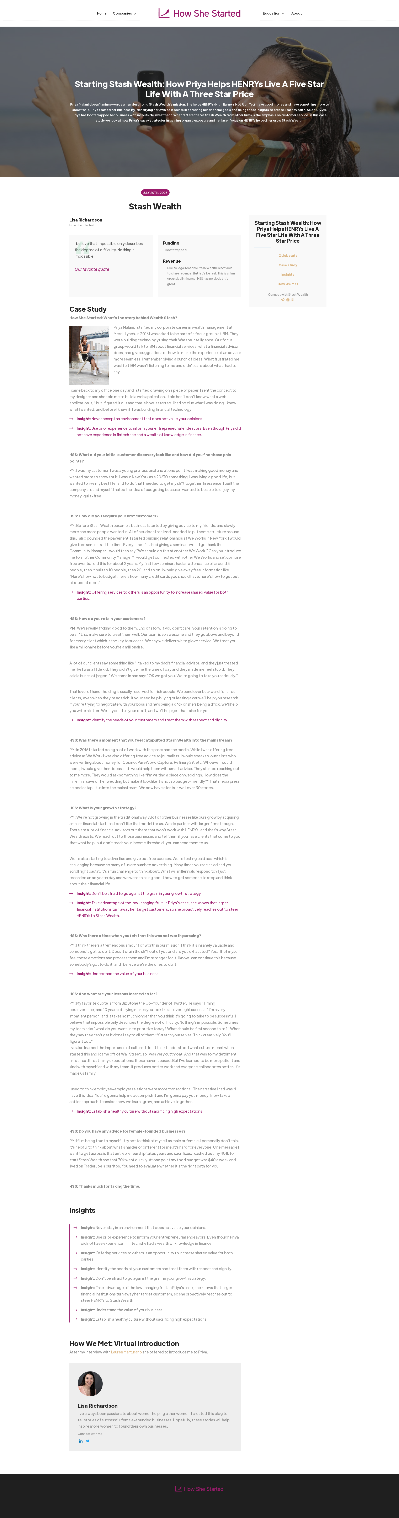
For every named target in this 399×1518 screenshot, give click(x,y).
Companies (123, 13)
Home (102, 13)
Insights (287, 274)
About (296, 13)
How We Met (288, 284)
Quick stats (287, 255)
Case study (288, 265)
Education (272, 13)
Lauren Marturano (126, 1351)
